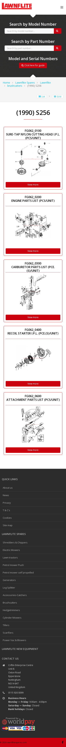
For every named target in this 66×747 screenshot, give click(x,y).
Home (6, 82)
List (43, 96)
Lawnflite (45, 82)
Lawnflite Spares (25, 82)
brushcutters (14, 85)
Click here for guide (34, 65)
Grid (59, 96)
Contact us (10, 658)
